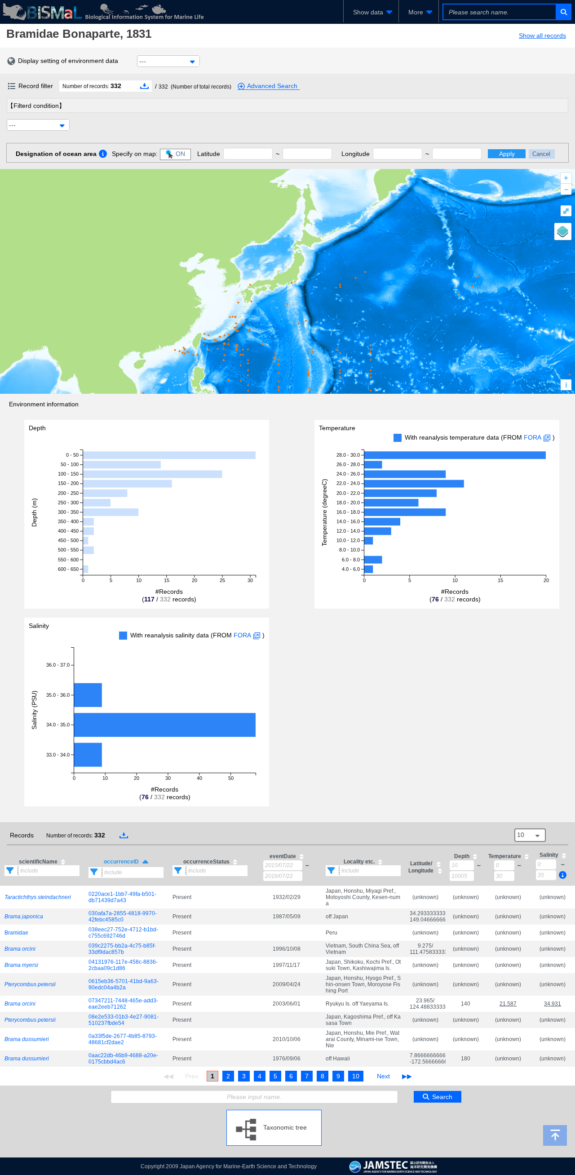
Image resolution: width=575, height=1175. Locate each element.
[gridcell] (42, 897)
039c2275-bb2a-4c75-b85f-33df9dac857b (122, 949)
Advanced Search (272, 85)
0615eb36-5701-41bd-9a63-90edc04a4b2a (123, 984)
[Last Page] (405, 1076)
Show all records (542, 35)
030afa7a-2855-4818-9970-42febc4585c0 (122, 916)
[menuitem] (371, 12)
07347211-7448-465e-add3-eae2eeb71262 (123, 1003)
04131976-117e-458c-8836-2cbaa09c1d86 (123, 965)
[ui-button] (563, 11)
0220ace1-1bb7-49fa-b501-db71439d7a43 (122, 897)
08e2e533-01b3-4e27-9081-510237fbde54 (123, 1020)
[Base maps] (562, 231)
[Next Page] (383, 1076)
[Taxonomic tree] (274, 1113)
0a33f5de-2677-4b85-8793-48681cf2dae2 (122, 1039)
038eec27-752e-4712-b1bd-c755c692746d (123, 932)
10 (355, 1076)
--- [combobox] (142, 61)
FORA (532, 437)
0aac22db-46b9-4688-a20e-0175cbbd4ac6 (123, 1058)
